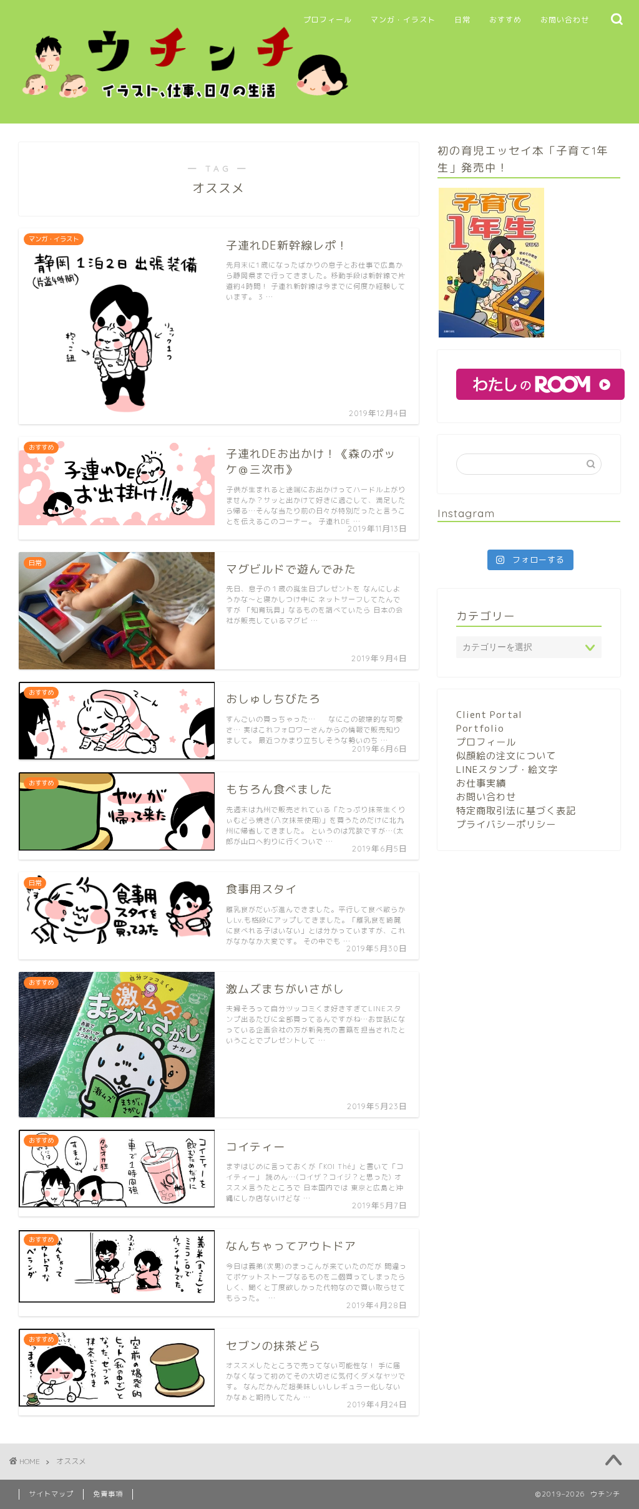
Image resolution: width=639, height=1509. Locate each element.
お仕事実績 (481, 783)
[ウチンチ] (185, 104)
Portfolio (480, 728)
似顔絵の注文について (506, 755)
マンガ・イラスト (403, 19)
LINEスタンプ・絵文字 (507, 769)
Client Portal (489, 714)
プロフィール (327, 19)
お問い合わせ (564, 19)
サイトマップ (51, 1494)
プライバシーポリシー (506, 824)
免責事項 (108, 1494)
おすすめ (505, 19)
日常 (462, 19)
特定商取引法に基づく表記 (516, 810)
